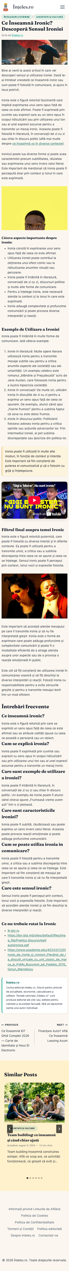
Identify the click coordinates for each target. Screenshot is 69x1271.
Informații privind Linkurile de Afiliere (35, 1209)
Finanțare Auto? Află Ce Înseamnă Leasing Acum (53, 1032)
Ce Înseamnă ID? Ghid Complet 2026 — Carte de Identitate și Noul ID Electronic (15, 1037)
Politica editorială (49, 1229)
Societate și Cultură (49, 17)
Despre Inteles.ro (23, 1235)
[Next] (59, 1129)
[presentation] (34, 1103)
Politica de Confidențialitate (34, 1222)
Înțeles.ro (17, 35)
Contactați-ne (48, 1235)
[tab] (27, 1178)
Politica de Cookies (34, 1215)
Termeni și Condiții (20, 1229)
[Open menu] (64, 7)
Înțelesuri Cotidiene (17, 17)
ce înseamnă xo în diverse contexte (37, 143)
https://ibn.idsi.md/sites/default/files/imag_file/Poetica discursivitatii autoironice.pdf (37, 940)
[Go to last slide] (10, 1129)
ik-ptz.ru (13, 930)
